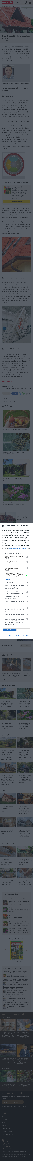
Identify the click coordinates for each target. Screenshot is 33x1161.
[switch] (27, 557)
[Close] (30, 525)
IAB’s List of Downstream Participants (18, 548)
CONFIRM (10, 629)
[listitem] (16, 553)
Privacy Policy (25, 635)
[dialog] (16, 580)
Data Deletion (8, 635)
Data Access (16, 635)
